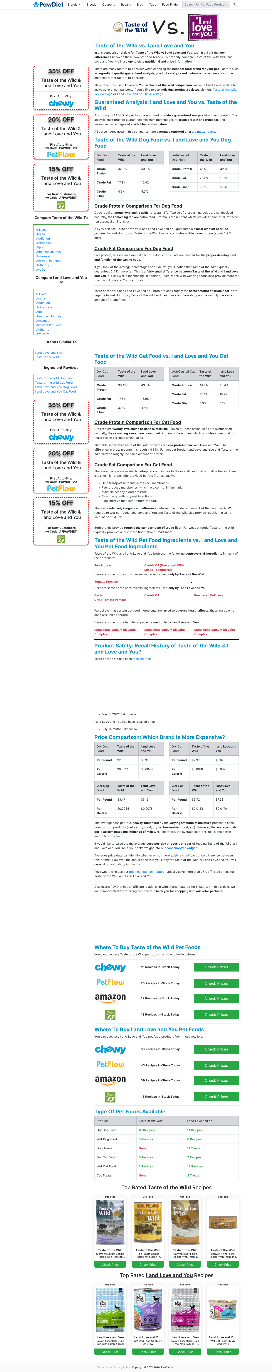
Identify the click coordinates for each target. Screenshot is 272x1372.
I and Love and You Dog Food (56, 387)
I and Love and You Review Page (140, 94)
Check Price (110, 1264)
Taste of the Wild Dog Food (54, 378)
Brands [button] (73, 4)
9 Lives (41, 229)
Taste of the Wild (47, 357)
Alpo (39, 247)
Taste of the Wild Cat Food (54, 382)
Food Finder (170, 4)
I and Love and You (48, 352)
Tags (152, 4)
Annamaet (43, 256)
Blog (140, 4)
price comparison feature (146, 871)
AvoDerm (42, 269)
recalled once (142, 659)
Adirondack (44, 243)
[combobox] (206, 4)
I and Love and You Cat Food (55, 391)
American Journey (49, 252)
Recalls (126, 4)
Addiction (43, 238)
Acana (40, 234)
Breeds (91, 4)
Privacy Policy (122, 1367)
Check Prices (216, 967)
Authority (42, 265)
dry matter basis (203, 131)
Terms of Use (104, 1367)
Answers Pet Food (49, 260)
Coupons (108, 4)
